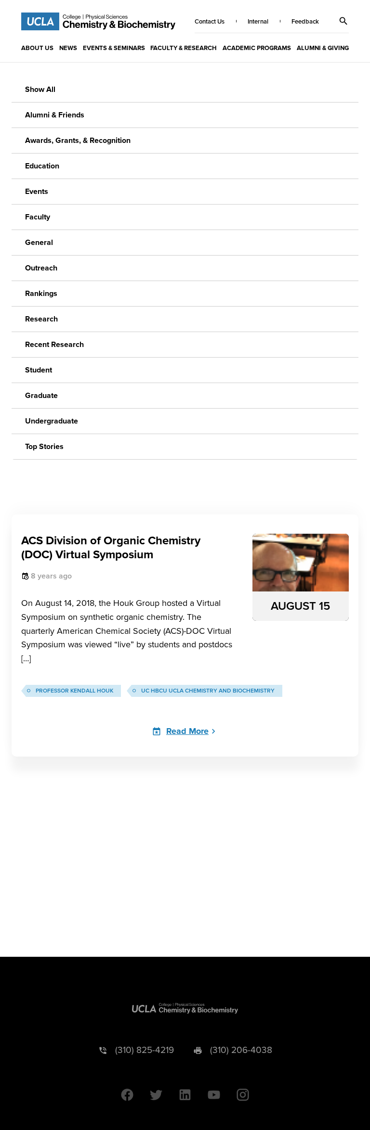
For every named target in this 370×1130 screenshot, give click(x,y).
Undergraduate (51, 421)
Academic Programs (257, 48)
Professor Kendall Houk (74, 690)
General (39, 242)
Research (41, 319)
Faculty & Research (183, 48)
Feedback (305, 22)
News (68, 48)
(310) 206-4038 (241, 1050)
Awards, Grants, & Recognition (78, 140)
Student (38, 370)
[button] (343, 21)
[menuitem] (37, 47)
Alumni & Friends (54, 115)
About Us (37, 48)
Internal (258, 22)
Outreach (41, 268)
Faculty (37, 217)
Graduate (41, 395)
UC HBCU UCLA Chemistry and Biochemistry (208, 690)
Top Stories (44, 446)
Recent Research (54, 344)
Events (36, 191)
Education (42, 166)
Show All (40, 89)
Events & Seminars (114, 48)
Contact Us (210, 22)
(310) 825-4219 (144, 1050)
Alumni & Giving (323, 48)
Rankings (41, 293)
